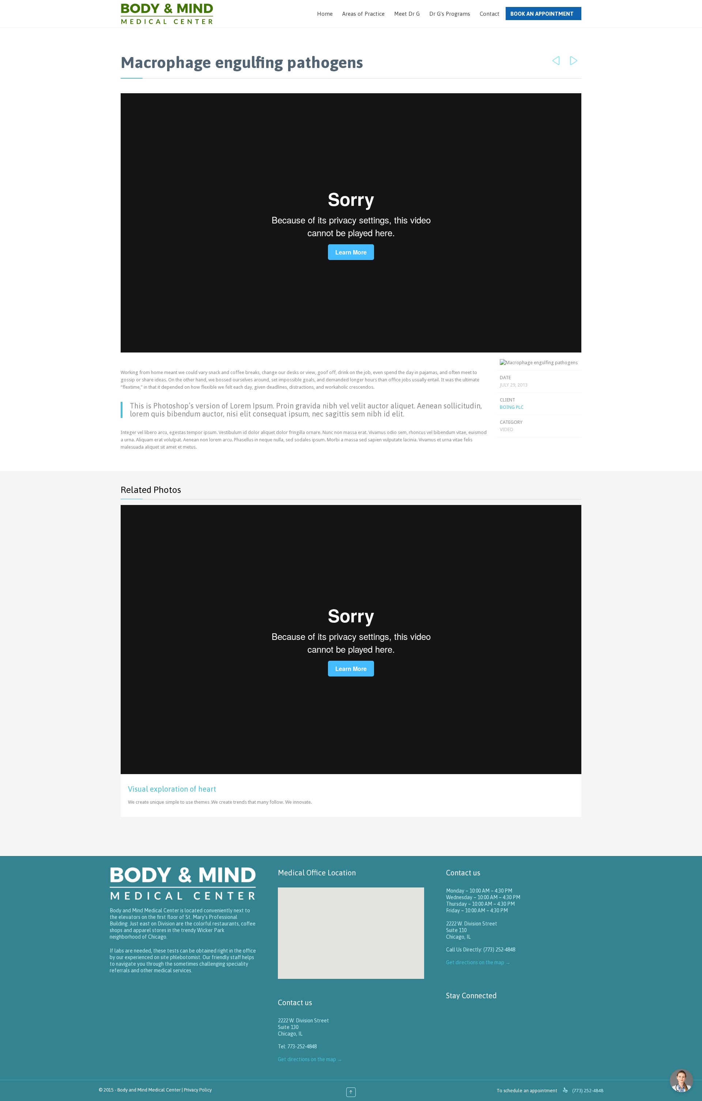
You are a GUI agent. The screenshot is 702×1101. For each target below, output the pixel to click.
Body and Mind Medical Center (149, 1090)
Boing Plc (512, 407)
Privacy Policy (198, 1090)
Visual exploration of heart (172, 789)
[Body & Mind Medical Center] (167, 13)
